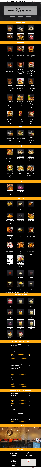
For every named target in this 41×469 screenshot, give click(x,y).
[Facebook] (40, 3)
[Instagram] (40, 2)
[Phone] (28, 452)
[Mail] (13, 452)
